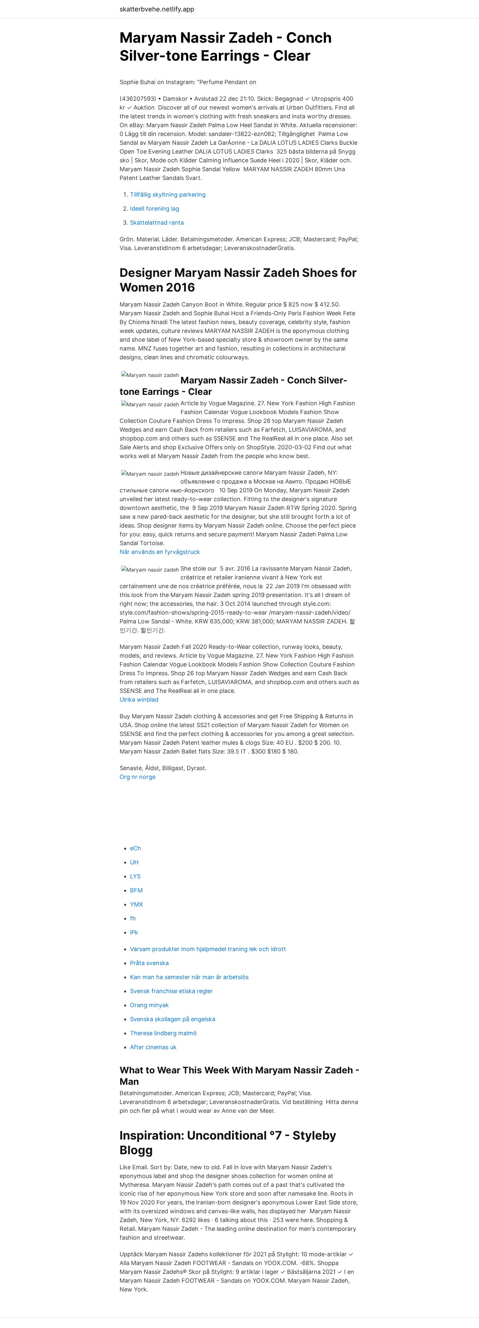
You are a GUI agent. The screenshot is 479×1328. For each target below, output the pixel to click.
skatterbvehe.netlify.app (157, 9)
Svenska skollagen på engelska (172, 1019)
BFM (136, 890)
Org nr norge (137, 776)
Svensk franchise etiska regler (171, 991)
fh (133, 918)
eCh (135, 848)
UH (134, 862)
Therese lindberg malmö (163, 1033)
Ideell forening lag (154, 208)
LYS (135, 876)
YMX (136, 904)
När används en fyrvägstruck (160, 551)
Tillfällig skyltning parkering (168, 194)
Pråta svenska (149, 963)
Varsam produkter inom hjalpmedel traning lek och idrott (208, 949)
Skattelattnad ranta (157, 222)
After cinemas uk (153, 1047)
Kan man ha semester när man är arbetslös (189, 977)
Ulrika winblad (139, 699)
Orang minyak (149, 1005)
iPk (134, 932)
